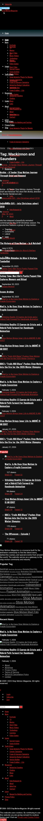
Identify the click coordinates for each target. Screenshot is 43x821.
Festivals (13, 46)
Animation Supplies (16, 95)
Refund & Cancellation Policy (17, 674)
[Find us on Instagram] (6, 13)
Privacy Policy (9, 125)
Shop (6, 127)
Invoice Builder (15, 87)
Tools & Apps (9, 121)
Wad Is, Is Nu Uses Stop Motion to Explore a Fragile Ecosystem (21, 465)
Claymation (6, 576)
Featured (12, 579)
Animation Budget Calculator (20, 85)
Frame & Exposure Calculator (19, 141)
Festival (34, 580)
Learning (13, 61)
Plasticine (3, 592)
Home (7, 33)
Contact (12, 230)
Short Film (16, 595)
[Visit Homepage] (9, 10)
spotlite (2, 599)
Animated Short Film (30, 569)
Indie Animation (18, 588)
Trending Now (28, 615)
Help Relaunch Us (15, 209)
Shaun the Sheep (5, 595)
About (12, 216)
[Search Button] (21, 272)
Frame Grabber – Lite (17, 162)
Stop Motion (32, 598)
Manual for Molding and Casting (21, 122)
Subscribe (8, 4)
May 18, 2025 (7, 214)
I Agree (3, 820)
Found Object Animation (21, 582)
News (6, 42)
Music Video (34, 588)
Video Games (14, 94)
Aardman (4, 569)
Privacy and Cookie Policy (28, 817)
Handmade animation (16, 585)
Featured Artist (24, 579)
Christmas (13, 574)
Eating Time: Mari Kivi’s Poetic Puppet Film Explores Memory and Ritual (20, 277)
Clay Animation (24, 574)
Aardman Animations (15, 569)
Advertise (13, 114)
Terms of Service (12, 672)
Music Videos (14, 73)
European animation (25, 577)
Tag (8, 148)
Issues (7, 101)
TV (10, 47)
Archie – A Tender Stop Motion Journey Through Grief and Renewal (18, 174)
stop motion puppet (28, 609)
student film (19, 615)
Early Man (15, 577)
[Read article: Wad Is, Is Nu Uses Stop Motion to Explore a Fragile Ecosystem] (24, 457)
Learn (7, 236)
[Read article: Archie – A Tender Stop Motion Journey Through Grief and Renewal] (21, 166)
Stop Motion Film (21, 607)
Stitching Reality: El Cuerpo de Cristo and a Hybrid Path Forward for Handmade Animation (21, 328)
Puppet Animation (18, 591)
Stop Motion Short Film (26, 612)
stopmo (6, 180)
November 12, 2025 (9, 183)
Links (11, 196)
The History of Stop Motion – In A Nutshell (20, 243)
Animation (4, 571)
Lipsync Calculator (16, 79)
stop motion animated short (7, 603)
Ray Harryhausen (36, 592)
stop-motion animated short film (14, 599)
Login (8, 694)
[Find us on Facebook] (1, 13)
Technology (13, 58)
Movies (12, 50)
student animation (7, 615)
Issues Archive (14, 71)
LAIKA (25, 588)
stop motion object (13, 609)
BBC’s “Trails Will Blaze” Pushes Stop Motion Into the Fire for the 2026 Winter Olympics (21, 365)
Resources (8, 168)
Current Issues (15, 69)
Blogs (11, 101)
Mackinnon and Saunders (23, 148)
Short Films (13, 67)
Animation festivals (28, 571)
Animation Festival (15, 572)
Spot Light (37, 595)
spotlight (26, 594)
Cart (8, 699)
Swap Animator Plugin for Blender (21, 128)
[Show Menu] (0, 143)
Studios (12, 98)
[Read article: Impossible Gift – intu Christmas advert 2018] (21, 198)
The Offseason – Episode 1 (17, 533)
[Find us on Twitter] (3, 13)
